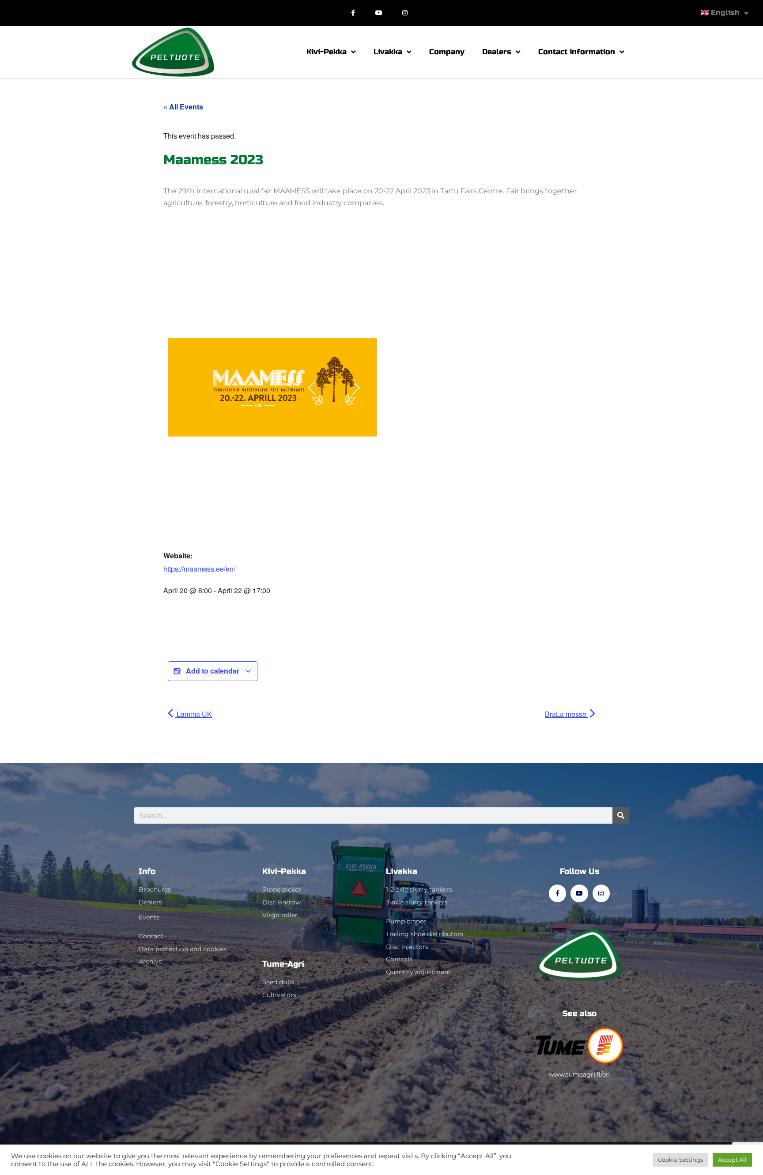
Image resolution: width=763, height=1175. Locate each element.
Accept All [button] (732, 1159)
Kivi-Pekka (326, 51)
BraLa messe (566, 714)
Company (447, 51)
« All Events (183, 107)
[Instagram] (405, 13)
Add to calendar (212, 671)
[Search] (620, 815)
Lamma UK (193, 714)
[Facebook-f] (353, 13)
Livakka (388, 51)
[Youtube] (379, 13)
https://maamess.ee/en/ (199, 569)
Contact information (576, 51)
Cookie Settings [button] (680, 1159)
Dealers (496, 51)
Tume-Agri (283, 964)
